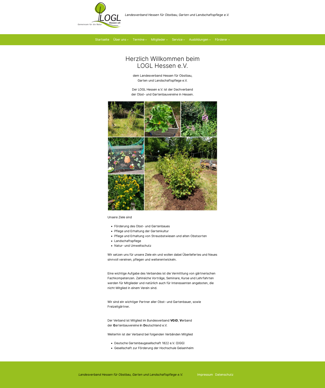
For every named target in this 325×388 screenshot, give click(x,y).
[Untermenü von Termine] (146, 40)
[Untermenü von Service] (184, 40)
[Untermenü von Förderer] (229, 40)
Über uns (119, 39)
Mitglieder (158, 39)
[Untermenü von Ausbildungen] (210, 40)
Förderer (221, 39)
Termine (138, 39)
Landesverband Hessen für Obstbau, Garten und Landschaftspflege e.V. (131, 374)
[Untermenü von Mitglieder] (167, 40)
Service (177, 39)
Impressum (205, 374)
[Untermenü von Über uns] (128, 40)
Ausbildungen (198, 39)
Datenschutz (224, 374)
